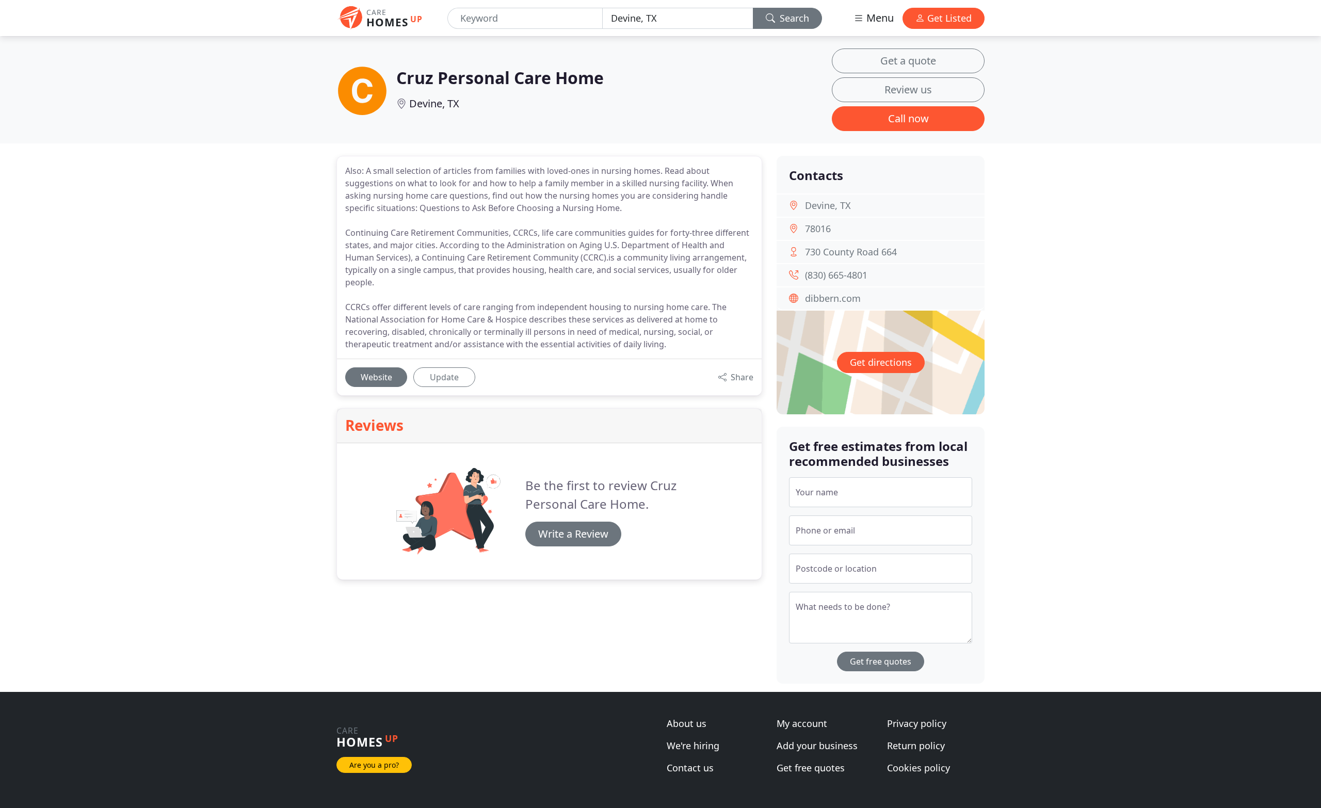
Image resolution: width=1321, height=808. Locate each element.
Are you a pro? (374, 765)
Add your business (817, 745)
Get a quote (908, 61)
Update (444, 377)
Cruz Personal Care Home (500, 78)
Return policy (916, 745)
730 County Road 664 (851, 252)
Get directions (881, 362)
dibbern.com (833, 298)
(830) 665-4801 (836, 275)
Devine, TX (434, 103)
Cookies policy (918, 768)
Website (376, 377)
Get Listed (948, 18)
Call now (908, 118)
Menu (879, 18)
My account (802, 723)
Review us (908, 89)
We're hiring (693, 745)
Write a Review (573, 534)
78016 (818, 228)
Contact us (690, 768)
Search (793, 18)
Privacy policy (916, 723)
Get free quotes (880, 661)
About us (686, 723)
